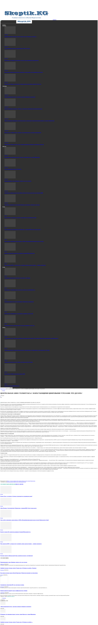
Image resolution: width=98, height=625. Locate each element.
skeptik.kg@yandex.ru (10, 596)
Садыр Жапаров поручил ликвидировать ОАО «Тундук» (17, 48)
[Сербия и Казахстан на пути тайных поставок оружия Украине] (10, 359)
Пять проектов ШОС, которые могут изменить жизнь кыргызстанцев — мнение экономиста (25, 265)
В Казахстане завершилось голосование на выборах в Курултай (18, 313)
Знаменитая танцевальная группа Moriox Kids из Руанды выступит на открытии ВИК (23, 192)
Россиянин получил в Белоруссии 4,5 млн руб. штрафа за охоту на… (19, 325)
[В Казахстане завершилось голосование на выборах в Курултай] (10, 310)
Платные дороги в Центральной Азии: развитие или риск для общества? (16, 555)
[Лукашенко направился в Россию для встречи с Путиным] (10, 275)
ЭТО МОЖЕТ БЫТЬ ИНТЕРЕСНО (8, 484)
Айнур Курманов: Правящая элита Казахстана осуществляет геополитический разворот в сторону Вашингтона (29, 120)
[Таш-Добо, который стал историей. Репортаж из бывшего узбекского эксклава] (10, 201)
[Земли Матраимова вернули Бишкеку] (10, 166)
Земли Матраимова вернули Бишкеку (12, 169)
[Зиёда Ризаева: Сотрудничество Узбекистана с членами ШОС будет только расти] (10, 226)
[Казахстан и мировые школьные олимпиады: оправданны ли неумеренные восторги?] (10, 69)
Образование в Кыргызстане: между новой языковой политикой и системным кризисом (24, 144)
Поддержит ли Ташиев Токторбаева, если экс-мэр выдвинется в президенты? (21, 60)
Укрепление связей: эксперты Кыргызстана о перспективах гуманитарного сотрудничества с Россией (27, 350)
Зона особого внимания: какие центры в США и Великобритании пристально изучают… (24, 241)
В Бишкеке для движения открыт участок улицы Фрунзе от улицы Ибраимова (22, 157)
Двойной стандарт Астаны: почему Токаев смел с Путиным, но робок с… (20, 36)
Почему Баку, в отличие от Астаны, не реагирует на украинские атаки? (20, 217)
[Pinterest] (13, 399)
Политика (4, 25)
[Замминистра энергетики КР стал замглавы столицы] (4, 582)
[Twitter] (9, 399)
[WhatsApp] (16, 399)
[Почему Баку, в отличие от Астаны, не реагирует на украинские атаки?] (10, 214)
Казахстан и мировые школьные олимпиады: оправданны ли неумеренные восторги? (23, 72)
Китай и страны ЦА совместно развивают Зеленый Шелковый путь (19, 253)
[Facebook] (2, 399)
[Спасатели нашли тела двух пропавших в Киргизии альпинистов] (10, 298)
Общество (4, 146)
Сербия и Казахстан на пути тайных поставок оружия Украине (18, 362)
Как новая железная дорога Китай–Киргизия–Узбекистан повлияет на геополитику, (19, 573)
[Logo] (8, 23)
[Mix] (35, 399)
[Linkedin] (20, 399)
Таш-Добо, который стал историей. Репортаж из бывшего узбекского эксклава (22, 204)
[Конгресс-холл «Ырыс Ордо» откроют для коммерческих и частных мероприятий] (10, 129)
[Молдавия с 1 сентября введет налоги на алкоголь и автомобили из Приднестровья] (10, 286)
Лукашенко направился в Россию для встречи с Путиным (17, 277)
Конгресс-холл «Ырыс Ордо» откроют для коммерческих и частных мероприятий (22, 132)
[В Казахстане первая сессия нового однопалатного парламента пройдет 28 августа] (10, 81)
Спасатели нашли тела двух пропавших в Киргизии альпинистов (19, 301)
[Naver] (42, 399)
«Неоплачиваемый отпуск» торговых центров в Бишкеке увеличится (19, 97)
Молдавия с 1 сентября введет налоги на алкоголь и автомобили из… (20, 289)
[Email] (45, 399)
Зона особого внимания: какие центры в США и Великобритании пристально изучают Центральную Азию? (24, 520)
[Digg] (38, 399)
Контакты (4, 598)
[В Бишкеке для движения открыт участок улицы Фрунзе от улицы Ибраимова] (10, 154)
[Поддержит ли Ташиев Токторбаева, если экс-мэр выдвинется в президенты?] (10, 57)
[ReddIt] (24, 399)
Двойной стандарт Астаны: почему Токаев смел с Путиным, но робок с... (16, 622)
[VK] (5, 399)
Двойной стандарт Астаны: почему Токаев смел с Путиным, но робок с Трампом (18, 568)
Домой (1, 388)
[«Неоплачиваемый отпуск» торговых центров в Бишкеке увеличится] (3, 604)
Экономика (4, 86)
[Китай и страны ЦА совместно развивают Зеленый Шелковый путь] (10, 250)
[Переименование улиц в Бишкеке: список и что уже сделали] (10, 178)
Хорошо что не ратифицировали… (12, 385)
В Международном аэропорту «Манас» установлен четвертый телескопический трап (23, 108)
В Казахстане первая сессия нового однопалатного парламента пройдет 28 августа (22, 84)
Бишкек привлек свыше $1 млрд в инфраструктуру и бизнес (13, 590)
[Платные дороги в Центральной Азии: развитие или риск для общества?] (6, 552)
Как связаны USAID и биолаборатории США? (14, 373)
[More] (53, 399)
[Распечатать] (49, 399)
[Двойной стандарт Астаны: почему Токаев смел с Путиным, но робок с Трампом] (10, 33)
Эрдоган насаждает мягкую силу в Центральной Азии (16, 481)
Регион (3, 206)
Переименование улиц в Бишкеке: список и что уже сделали (17, 181)
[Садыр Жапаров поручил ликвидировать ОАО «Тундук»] (10, 45)
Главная (4, 24)
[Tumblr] (27, 399)
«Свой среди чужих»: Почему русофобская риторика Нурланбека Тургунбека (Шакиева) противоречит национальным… (31, 338)
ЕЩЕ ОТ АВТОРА (19, 484)
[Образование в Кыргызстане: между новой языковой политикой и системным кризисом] (10, 141)
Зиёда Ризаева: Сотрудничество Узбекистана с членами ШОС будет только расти (22, 229)
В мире (3, 267)
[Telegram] (31, 399)
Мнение (3, 327)
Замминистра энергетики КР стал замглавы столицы (12, 584)
